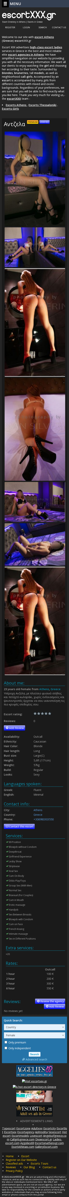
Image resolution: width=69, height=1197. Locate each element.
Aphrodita (41, 1132)
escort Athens (44, 37)
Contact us (49, 1167)
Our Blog (29, 1167)
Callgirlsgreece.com (22, 1139)
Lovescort (36, 1136)
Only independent (19, 1048)
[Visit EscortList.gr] (34, 1115)
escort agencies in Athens (26, 54)
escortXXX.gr (29, 14)
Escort (25, 1156)
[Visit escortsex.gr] (34, 1081)
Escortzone (23, 1128)
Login (26, 27)
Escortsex (10, 1132)
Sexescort (54, 1132)
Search (43, 27)
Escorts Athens (16, 105)
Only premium (17, 1042)
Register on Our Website (21, 1160)
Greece (56, 689)
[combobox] (34, 1027)
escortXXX (14, 98)
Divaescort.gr (43, 1139)
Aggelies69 (27, 1143)
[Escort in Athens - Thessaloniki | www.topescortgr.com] (34, 1087)
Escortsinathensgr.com (49, 1143)
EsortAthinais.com (23, 1147)
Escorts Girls (10, 108)
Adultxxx (37, 1128)
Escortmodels (20, 1136)
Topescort (9, 1128)
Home (10, 1156)
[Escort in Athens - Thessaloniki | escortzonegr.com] (34, 1101)
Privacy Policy (14, 1171)
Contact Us (59, 27)
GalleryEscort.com (46, 1147)
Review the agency (52, 1001)
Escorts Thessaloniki (42, 105)
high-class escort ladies (46, 47)
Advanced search (36, 1059)
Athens (44, 689)
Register (10, 27)
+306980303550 (44, 819)
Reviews (11, 1167)
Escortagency (25, 1132)
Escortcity (49, 1128)
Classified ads (14, 1163)
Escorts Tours (39, 1163)
